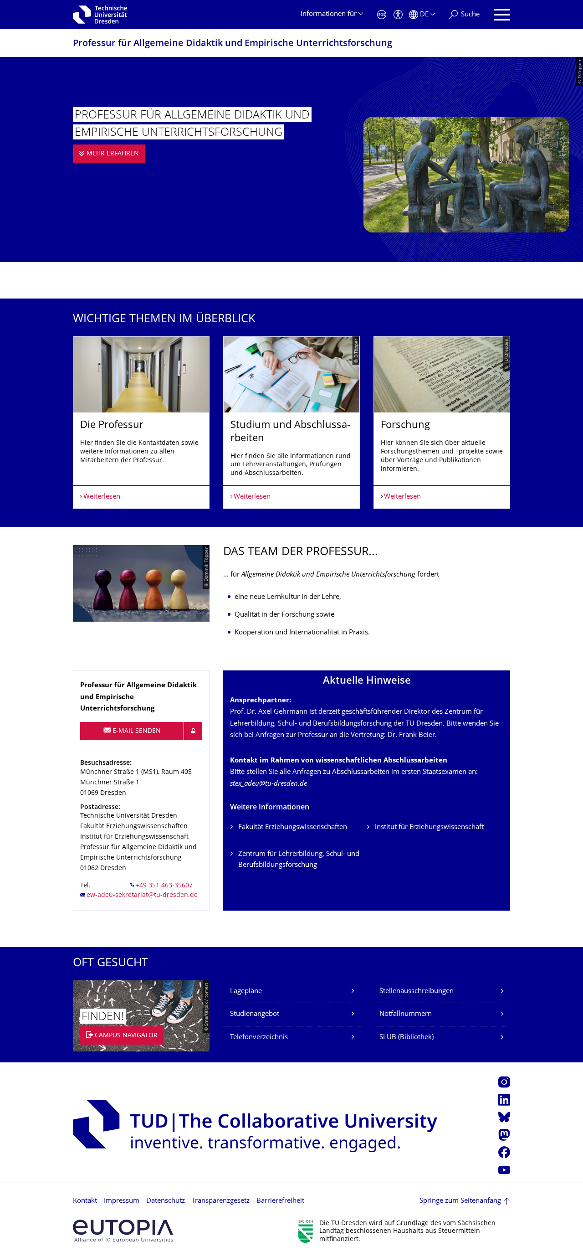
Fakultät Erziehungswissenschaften (292, 827)
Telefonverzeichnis (259, 1037)
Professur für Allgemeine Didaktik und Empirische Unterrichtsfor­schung (232, 44)
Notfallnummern (405, 1014)
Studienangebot (254, 1014)
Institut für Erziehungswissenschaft (429, 827)
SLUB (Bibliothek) (406, 1037)
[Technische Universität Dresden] (100, 14)
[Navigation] (501, 14)
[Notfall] (382, 14)
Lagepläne (246, 991)
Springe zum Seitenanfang (460, 1201)
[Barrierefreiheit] (398, 14)
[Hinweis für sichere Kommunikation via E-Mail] (193, 731)
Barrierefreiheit (280, 1201)
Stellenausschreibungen (416, 991)
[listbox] (291, 422)
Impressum (121, 1201)
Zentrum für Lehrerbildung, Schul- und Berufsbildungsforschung (298, 860)
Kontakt (85, 1201)
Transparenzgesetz (221, 1201)
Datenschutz (165, 1201)
